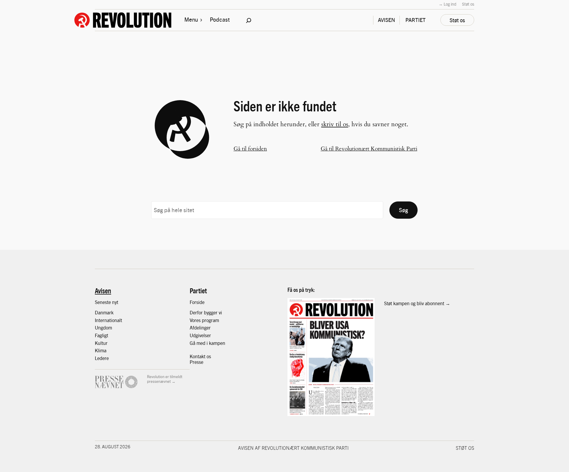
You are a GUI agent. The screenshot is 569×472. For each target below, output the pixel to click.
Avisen (103, 290)
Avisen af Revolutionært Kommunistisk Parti (293, 448)
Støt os (468, 4)
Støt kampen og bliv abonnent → (417, 303)
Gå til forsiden (250, 149)
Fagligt (101, 335)
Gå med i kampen (207, 343)
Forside (197, 302)
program (210, 320)
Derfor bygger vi (206, 312)
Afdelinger (200, 327)
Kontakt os (200, 356)
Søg (403, 209)
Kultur (101, 343)
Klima (100, 350)
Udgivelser (200, 335)
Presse (196, 362)
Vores (196, 320)
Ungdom (103, 327)
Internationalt (108, 320)
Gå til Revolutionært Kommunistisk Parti (369, 149)
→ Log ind (447, 4)
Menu (191, 19)
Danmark (104, 312)
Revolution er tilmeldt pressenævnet (164, 379)
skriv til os (334, 124)
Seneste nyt (106, 302)
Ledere (102, 358)
